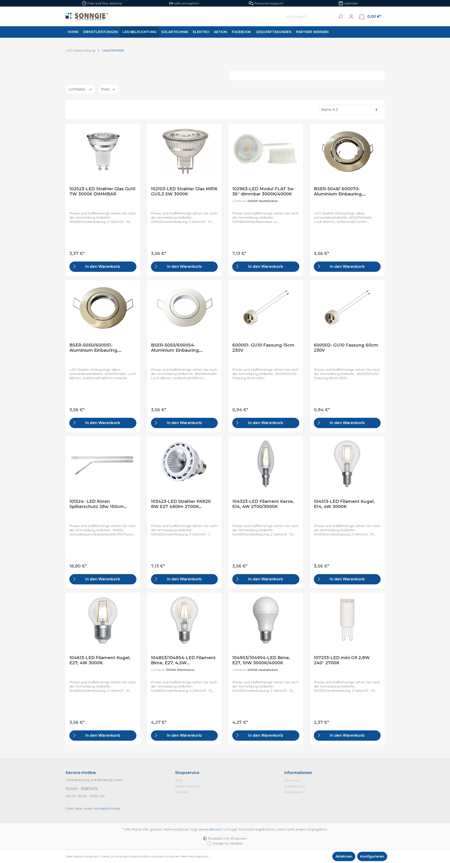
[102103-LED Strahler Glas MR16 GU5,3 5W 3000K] (184, 151)
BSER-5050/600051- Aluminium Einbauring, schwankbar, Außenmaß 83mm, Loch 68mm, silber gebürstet (98, 348)
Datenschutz (294, 786)
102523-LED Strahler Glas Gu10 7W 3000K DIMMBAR (102, 191)
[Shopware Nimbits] (210, 843)
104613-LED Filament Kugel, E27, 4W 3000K (100, 660)
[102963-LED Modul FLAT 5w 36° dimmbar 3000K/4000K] (265, 151)
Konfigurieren (372, 856)
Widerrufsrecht (187, 786)
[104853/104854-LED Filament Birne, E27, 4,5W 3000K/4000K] (184, 620)
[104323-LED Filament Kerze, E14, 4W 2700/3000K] (265, 463)
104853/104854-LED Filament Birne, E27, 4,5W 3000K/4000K (183, 660)
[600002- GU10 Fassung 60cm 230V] (347, 307)
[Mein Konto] (351, 16)
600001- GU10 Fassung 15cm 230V (263, 348)
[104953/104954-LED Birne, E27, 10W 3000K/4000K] (265, 620)
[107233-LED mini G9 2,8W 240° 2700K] (347, 620)
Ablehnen (343, 856)
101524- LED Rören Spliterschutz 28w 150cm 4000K (96, 504)
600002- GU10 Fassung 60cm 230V (346, 348)
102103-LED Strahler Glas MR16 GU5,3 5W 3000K (184, 191)
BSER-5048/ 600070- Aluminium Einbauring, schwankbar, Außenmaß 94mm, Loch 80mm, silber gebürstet (343, 191)
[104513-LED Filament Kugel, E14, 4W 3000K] (347, 463)
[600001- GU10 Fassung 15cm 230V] (265, 307)
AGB (179, 780)
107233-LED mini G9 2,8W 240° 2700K (342, 660)
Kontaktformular (107, 808)
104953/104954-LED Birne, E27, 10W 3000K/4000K (261, 660)
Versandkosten (210, 829)
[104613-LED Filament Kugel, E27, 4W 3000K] (102, 620)
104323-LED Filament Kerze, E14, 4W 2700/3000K (263, 504)
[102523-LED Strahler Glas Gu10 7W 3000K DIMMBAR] (102, 151)
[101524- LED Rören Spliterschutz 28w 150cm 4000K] (102, 463)
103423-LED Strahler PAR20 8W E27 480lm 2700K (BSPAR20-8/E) (181, 504)
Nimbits (236, 843)
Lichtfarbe (77, 89)
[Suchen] (340, 16)
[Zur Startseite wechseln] (170, 16)
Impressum (294, 792)
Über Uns (292, 780)
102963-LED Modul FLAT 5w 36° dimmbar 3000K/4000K (263, 191)
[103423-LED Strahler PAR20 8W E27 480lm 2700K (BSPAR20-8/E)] (184, 463)
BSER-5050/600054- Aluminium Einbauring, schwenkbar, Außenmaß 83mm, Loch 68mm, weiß (179, 348)
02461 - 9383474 (82, 789)
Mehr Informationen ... (195, 856)
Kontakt (181, 792)
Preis (105, 89)
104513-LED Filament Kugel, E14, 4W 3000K (344, 504)
